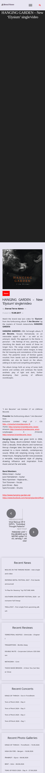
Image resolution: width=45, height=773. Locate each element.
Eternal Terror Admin (14, 308)
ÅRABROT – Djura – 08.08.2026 (16, 758)
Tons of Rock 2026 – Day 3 (15, 708)
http (16, 424)
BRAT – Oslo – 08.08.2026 (14, 764)
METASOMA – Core (12, 662)
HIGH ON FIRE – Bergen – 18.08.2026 (19, 751)
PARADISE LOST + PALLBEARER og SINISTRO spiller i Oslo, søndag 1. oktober (19, 536)
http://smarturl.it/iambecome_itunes (23, 427)
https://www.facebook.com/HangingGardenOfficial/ (24, 498)
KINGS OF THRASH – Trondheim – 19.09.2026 (22, 745)
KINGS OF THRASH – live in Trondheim (20, 696)
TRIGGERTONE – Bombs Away (16, 645)
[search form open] (39, 5)
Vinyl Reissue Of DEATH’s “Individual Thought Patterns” (17, 524)
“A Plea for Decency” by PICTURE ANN (19, 590)
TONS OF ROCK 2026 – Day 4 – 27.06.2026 (21, 770)
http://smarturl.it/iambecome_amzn (24, 429)
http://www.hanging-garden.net (16, 495)
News (6, 293)
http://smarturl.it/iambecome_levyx (17, 434)
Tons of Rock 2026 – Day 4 (15, 702)
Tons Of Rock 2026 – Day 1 (15, 721)
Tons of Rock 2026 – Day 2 (15, 715)
